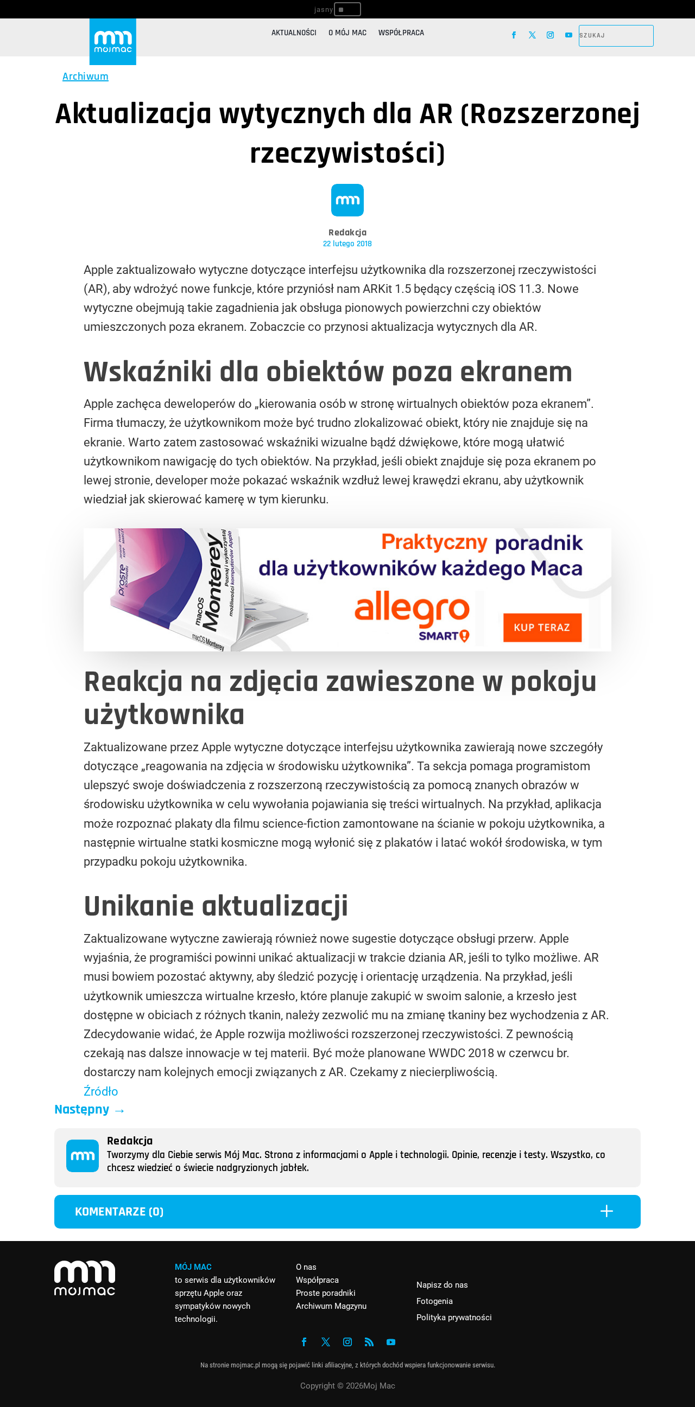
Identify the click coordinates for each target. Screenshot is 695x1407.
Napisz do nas (442, 1285)
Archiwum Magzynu (331, 1306)
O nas (306, 1267)
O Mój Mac (347, 33)
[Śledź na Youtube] (569, 35)
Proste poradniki (326, 1293)
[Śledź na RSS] (369, 1342)
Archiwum (85, 76)
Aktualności (294, 33)
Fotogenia (434, 1301)
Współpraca (401, 33)
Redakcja (347, 232)
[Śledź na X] (533, 35)
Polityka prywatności (454, 1317)
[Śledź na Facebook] (514, 35)
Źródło (101, 1091)
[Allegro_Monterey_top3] (347, 647)
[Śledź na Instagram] (551, 35)
